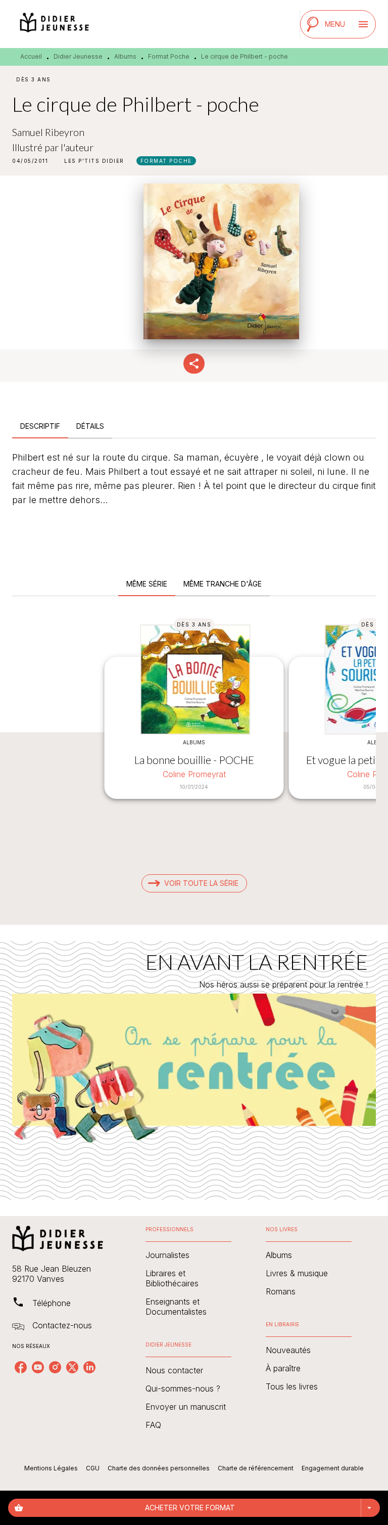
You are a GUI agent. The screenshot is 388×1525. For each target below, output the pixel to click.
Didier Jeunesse (78, 56)
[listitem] (20, 1367)
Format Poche (168, 56)
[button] (94, 160)
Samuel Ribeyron (48, 132)
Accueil (31, 56)
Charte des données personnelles (159, 1468)
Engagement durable (333, 1468)
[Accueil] (54, 24)
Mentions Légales (51, 1468)
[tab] (40, 426)
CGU (93, 1468)
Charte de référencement (256, 1468)
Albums (125, 56)
